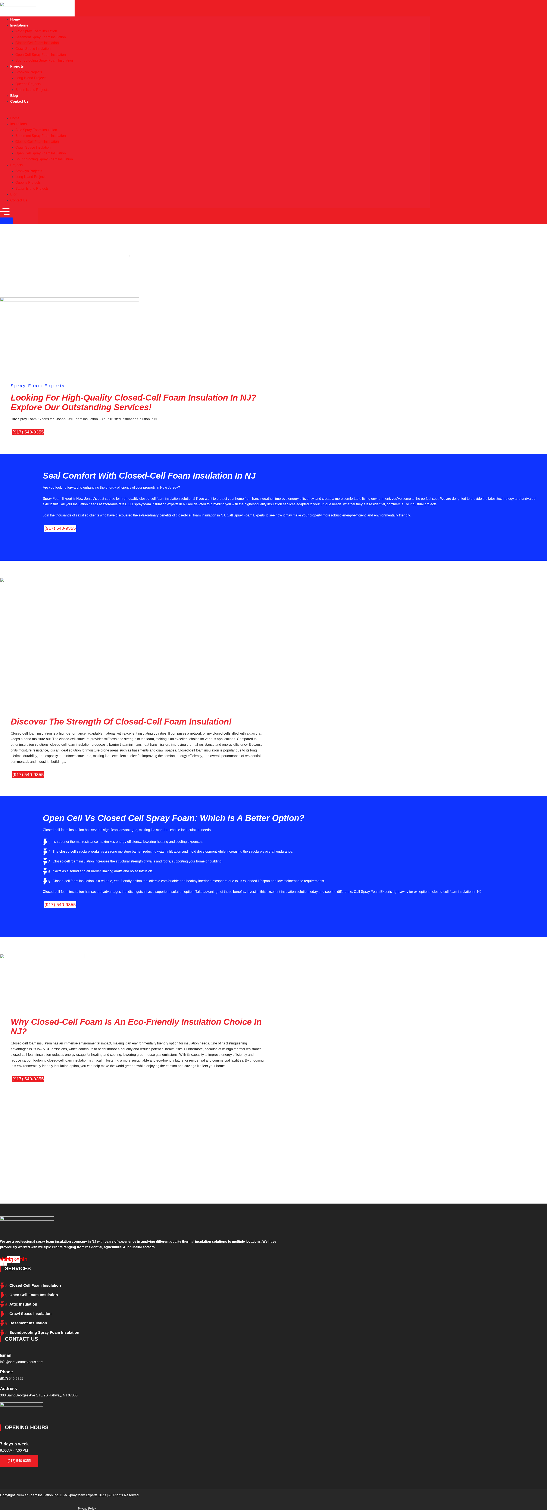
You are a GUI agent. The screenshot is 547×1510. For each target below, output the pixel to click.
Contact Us (19, 101)
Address (8, 1388)
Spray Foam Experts (108, 257)
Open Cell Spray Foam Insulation (40, 54)
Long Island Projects (30, 78)
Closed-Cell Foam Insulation (37, 43)
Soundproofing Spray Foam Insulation (44, 60)
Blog (13, 194)
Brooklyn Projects (28, 72)
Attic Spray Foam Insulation (36, 31)
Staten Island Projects (32, 90)
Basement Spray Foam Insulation (40, 37)
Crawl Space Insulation (33, 48)
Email (6, 1355)
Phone (6, 1372)
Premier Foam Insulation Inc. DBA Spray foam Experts (56, 1495)
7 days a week (14, 1444)
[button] (215, 112)
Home (14, 118)
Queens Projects (28, 84)
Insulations (19, 25)
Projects (17, 66)
